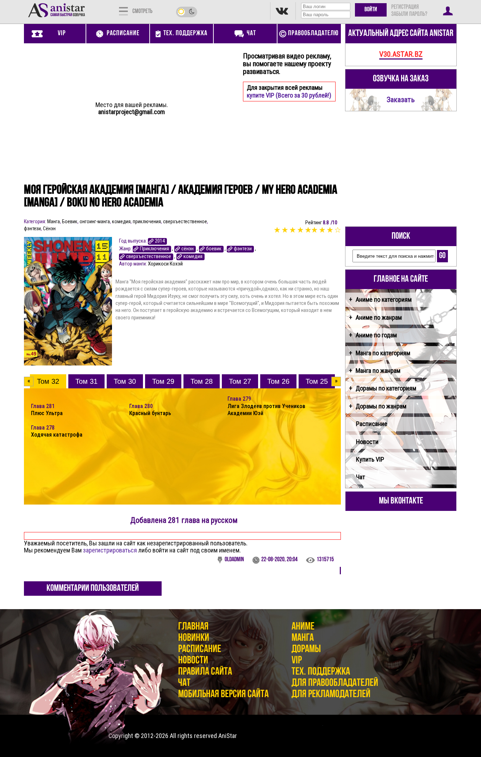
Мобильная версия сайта (223, 694)
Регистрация (405, 7)
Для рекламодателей (331, 694)
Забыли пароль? (409, 14)
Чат (360, 477)
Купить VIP (370, 459)
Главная (193, 626)
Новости (367, 441)
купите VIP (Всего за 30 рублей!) (289, 95)
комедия (121, 221)
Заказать (401, 99)
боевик (213, 249)
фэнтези (32, 228)
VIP (297, 660)
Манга (53, 221)
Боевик (69, 221)
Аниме (303, 626)
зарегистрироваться (110, 550)
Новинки (193, 638)
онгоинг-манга (95, 221)
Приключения (154, 249)
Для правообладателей (335, 683)
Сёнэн (49, 228)
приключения (147, 221)
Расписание (371, 423)
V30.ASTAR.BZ (401, 54)
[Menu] (123, 10)
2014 (160, 241)
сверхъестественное (185, 221)
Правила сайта (205, 672)
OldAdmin (234, 560)
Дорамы (306, 649)
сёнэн (187, 249)
